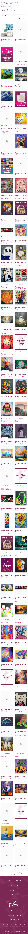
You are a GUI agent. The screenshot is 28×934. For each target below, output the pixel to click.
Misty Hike (17, 421)
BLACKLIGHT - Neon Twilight (7, 778)
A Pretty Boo (18, 332)
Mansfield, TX (4, 6)
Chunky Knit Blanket (5, 823)
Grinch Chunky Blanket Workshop (20, 869)
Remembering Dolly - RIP (20, 198)
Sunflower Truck (4, 466)
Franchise (14, 895)
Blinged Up (17, 756)
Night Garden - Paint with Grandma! (6, 511)
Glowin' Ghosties (4, 622)
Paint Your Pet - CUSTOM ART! (20, 154)
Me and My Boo (4, 756)
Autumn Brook (18, 689)
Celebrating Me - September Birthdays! (6, 489)
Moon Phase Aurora (5, 734)
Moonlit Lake (18, 86)
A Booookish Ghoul (5, 265)
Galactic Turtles (4, 667)
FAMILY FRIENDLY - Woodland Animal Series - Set (21, 288)
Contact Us (14, 919)
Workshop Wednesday (20, 41)
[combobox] (7, 16)
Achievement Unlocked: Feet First (6, 87)
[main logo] (3, 2)
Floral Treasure (18, 309)
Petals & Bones (18, 577)
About (14, 890)
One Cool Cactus (18, 175)
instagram (17, 911)
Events (16, 2)
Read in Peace (4, 801)
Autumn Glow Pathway (6, 644)
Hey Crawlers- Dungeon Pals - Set (6, 154)
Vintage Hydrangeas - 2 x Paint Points (6, 42)
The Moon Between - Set (20, 845)
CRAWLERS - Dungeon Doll (21, 399)
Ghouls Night (18, 265)
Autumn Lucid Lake (5, 198)
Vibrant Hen (17, 131)
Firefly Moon (17, 555)
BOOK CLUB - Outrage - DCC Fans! (20, 243)
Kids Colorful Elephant (20, 667)
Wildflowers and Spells (6, 399)
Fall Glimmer (17, 466)
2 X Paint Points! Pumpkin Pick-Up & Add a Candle (6, 243)
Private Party (14, 886)
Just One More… (4, 421)
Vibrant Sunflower (19, 533)
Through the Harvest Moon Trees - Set (7, 333)
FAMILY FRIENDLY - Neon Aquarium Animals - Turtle (20, 735)
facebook (11, 911)
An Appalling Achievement (21, 644)
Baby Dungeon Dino (5, 220)
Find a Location (14, 881)
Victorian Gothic (4, 287)
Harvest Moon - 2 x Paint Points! (6, 377)
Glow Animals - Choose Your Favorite (21, 601)
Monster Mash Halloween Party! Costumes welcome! (7, 869)
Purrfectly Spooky (19, 778)
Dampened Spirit (19, 443)
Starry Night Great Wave (6, 108)
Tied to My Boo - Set (5, 600)
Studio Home (9, 2)
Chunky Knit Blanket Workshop (5, 132)
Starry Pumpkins (18, 801)
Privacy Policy (14, 916)
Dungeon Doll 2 (18, 711)
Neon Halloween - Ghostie (21, 510)
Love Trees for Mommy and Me (7, 355)
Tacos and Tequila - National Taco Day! (7, 846)
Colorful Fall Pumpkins (6, 533)
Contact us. (14, 874)
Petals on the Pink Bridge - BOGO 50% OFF (21, 377)
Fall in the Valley (18, 622)
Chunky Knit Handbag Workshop (20, 221)
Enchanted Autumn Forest (7, 309)
